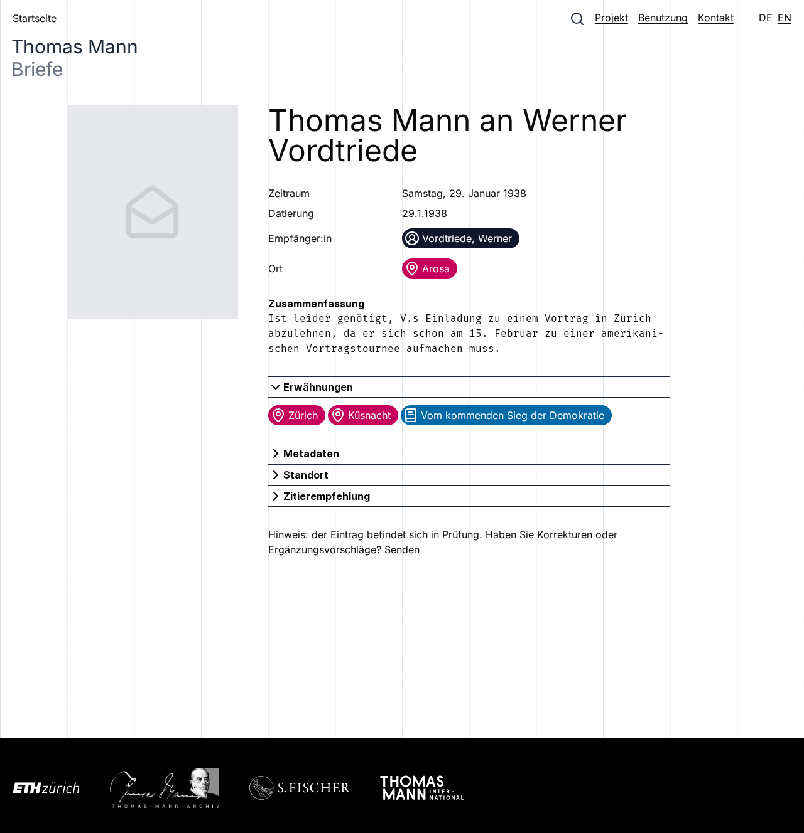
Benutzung (663, 17)
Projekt (611, 17)
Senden (402, 549)
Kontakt (716, 17)
